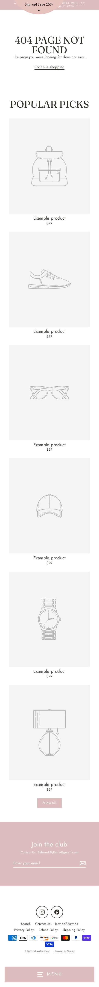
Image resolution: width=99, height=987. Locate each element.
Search (26, 923)
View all (49, 802)
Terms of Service (66, 923)
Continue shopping (50, 67)
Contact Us (42, 923)
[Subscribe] (82, 863)
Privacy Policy (24, 929)
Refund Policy (48, 929)
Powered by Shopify (64, 951)
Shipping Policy (73, 929)
